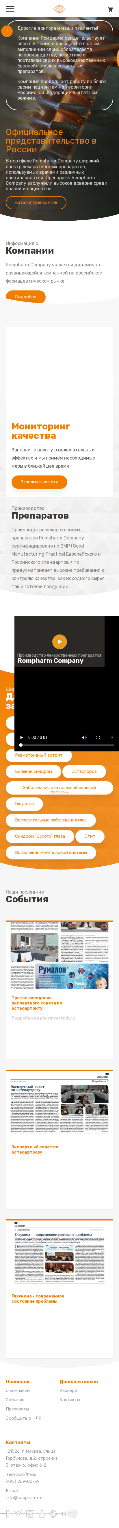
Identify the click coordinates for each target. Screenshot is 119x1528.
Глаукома (24, 803)
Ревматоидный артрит (39, 755)
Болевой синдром (33, 771)
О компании (18, 1390)
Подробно (25, 296)
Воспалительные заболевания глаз (51, 820)
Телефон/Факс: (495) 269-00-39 (23, 1478)
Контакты (70, 1399)
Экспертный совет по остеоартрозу (35, 1150)
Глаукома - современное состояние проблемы (38, 1299)
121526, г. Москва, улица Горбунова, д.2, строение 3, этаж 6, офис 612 (32, 1458)
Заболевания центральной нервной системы (59, 790)
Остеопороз (84, 771)
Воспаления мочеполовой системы (51, 852)
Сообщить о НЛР (23, 1418)
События (15, 1399)
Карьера (68, 1390)
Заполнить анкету (39, 481)
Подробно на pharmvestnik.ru (43, 1018)
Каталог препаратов (36, 202)
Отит (90, 836)
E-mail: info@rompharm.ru (24, 1494)
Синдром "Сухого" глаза (40, 836)
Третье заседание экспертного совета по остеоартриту (37, 1003)
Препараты (17, 1409)
